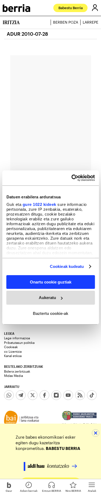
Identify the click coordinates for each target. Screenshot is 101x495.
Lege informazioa (17, 338)
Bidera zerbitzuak (17, 371)
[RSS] (80, 395)
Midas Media (13, 375)
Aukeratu (47, 297)
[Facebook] (44, 395)
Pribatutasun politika (19, 342)
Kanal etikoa (13, 356)
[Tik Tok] (91, 395)
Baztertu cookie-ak (50, 313)
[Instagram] (56, 395)
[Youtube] (68, 395)
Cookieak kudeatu (67, 266)
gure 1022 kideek (39, 204)
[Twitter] (32, 395)
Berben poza (65, 22)
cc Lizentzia (13, 351)
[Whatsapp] (8, 395)
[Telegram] (20, 395)
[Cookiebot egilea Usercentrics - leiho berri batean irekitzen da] (72, 177)
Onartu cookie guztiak (50, 281)
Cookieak (11, 347)
